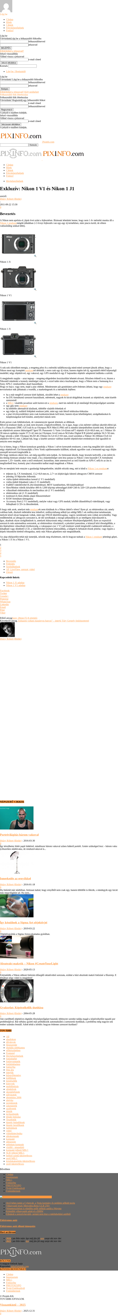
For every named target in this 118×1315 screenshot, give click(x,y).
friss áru (10, 1069)
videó (9, 1130)
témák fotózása (13, 1117)
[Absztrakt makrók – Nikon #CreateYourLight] (16, 957)
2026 (8, 1238)
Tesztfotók (11, 1119)
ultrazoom (11, 1141)
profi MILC (12, 1158)
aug (42, 1238)
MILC (11, 403)
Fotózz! (10, 30)
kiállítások (11, 1078)
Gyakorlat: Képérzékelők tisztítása (21, 1007)
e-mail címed (34, 59)
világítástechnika (14, 1133)
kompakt (10, 1139)
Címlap (9, 19)
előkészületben (13, 1050)
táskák (9, 1111)
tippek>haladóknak (15, 1122)
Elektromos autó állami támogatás (17, 1226)
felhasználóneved (36, 41)
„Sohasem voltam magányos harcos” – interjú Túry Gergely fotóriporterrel (53, 620)
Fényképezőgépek (15, 27)
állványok (11, 1042)
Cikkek (9, 25)
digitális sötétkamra (15, 1047)
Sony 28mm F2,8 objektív (24, 618)
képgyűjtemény (13, 1075)
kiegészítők (11, 1081)
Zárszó (9, 572)
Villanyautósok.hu (42, 1197)
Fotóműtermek (13, 1191)
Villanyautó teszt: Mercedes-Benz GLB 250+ (28, 1205)
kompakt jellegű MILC (17, 1150)
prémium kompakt (15, 1144)
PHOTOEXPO (13, 1185)
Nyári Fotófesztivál (15, 1188)
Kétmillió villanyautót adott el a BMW (24, 1211)
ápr (27, 1241)
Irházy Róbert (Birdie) (11, 199)
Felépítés (10, 564)
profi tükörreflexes (15, 1164)
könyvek (10, 1083)
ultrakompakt (12, 1136)
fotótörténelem (13, 1064)
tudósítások (11, 1128)
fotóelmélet (11, 1058)
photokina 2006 (13, 1097)
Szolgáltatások (13, 566)
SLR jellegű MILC (15, 1153)
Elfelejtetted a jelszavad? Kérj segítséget (19, 92)
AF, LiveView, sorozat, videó (20, 569)
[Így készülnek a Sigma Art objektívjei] (16, 916)
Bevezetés (11, 561)
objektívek (11, 1089)
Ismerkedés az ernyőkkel (15, 878)
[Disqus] (59, 678)
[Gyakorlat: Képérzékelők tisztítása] (16, 1001)
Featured (10, 1053)
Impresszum (12, 1177)
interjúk (10, 1072)
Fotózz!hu (11, 1182)
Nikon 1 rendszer (8, 223)
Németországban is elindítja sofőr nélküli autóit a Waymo (33, 1208)
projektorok (11, 1103)
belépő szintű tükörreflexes (19, 1155)
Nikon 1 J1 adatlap (15, 582)
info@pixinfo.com (20, 1266)
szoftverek (11, 1108)
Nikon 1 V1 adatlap (15, 585)
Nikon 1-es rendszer (97, 468)
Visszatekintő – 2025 (13, 1304)
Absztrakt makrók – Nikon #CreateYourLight (29, 963)
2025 (8, 1241)
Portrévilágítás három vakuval (19, 834)
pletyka (9, 1100)
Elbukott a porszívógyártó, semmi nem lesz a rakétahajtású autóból (38, 1214)
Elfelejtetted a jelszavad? (12, 51)
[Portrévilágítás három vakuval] (16, 828)
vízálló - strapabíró (15, 1147)
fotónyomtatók (13, 1061)
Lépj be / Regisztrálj (16, 71)
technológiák (12, 1114)
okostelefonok (13, 1092)
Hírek (9, 22)
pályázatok (11, 1094)
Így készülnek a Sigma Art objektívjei (23, 922)
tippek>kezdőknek (15, 1125)
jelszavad (32, 44)
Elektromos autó (8, 1220)
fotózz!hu (10, 1067)
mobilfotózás (12, 1086)
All (7, 1036)
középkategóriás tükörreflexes (20, 1161)
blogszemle (11, 1045)
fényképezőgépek (14, 181)
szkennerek (11, 1105)
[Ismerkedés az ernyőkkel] (16, 872)
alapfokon (11, 1039)
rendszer (29, 370)
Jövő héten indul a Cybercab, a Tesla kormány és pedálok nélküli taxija (40, 1203)
